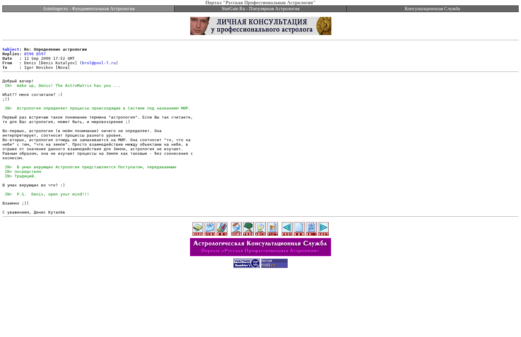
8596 (29, 54)
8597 (41, 54)
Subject (10, 49)
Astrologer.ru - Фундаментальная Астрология (88, 8)
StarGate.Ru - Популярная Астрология (260, 8)
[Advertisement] (260, 285)
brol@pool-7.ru (99, 63)
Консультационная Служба (432, 8)
